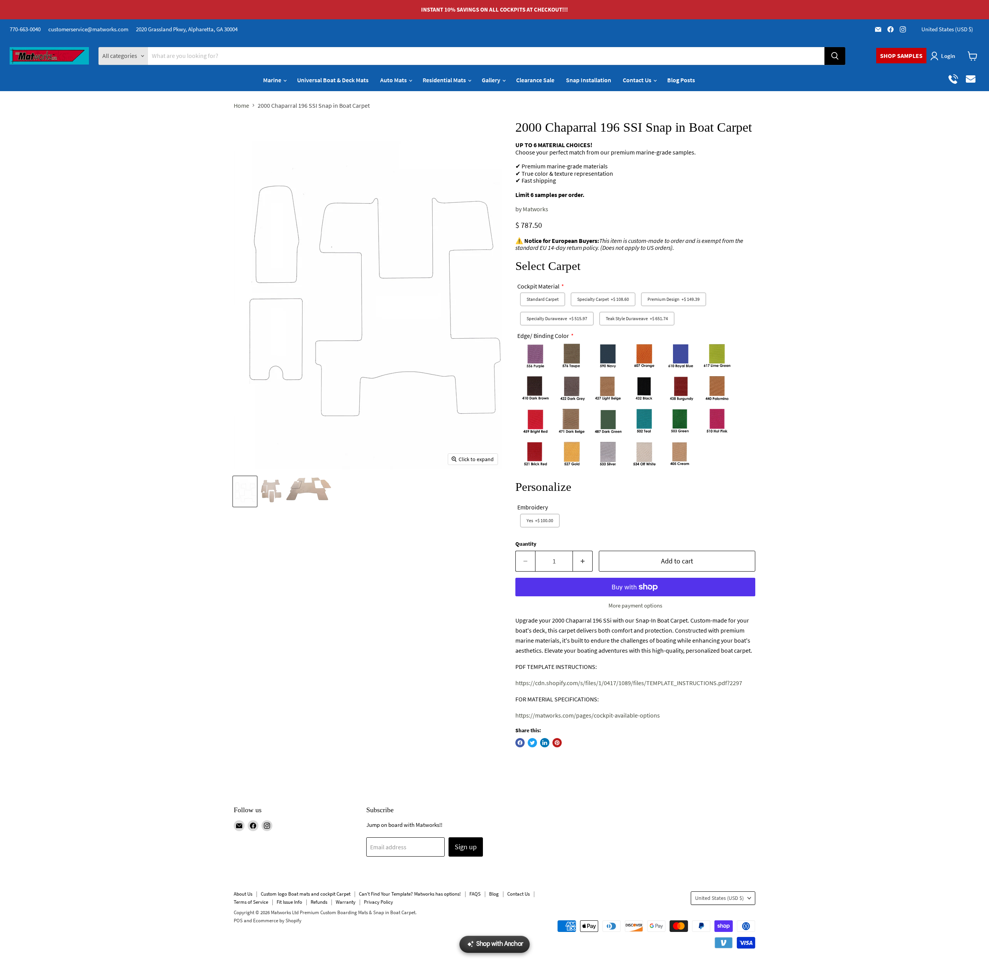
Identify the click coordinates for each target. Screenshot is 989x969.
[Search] (834, 56)
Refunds (319, 902)
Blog (494, 894)
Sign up (466, 846)
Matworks (535, 209)
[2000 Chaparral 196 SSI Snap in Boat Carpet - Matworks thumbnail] (271, 491)
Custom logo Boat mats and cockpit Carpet (305, 894)
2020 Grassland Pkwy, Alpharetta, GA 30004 (187, 29)
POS (238, 920)
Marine (272, 80)
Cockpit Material (538, 286)
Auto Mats (394, 80)
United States (947, 29)
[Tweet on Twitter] (532, 742)
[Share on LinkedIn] (544, 742)
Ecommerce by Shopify (277, 920)
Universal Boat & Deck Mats (333, 80)
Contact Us (638, 80)
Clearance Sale (535, 80)
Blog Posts (681, 80)
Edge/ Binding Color (543, 335)
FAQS (475, 894)
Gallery (491, 80)
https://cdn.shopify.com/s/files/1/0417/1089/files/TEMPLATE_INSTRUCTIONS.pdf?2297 (628, 683)
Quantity (525, 544)
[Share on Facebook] (520, 742)
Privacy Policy (378, 902)
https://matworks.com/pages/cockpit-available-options (587, 715)
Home (241, 105)
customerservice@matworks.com (88, 29)
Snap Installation (588, 80)
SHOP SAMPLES (901, 55)
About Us (243, 894)
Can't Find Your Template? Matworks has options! (410, 894)
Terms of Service (251, 902)
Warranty (345, 902)
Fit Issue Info (289, 902)
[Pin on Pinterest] (557, 742)
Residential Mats (445, 80)
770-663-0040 (25, 29)
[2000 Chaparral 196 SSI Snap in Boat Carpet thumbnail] (245, 491)
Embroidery (532, 507)
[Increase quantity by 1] (583, 561)
